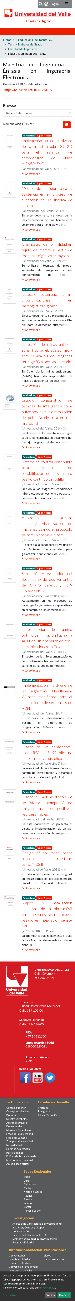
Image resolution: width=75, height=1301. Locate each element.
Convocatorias (20, 1231)
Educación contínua (49, 1115)
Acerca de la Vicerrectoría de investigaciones (37, 1223)
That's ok (64, 1295)
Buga (26, 1180)
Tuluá (27, 1176)
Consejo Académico (17, 1111)
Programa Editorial (23, 1242)
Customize (9, 1295)
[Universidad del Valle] (17, 980)
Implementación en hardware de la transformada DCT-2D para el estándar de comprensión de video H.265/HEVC (47, 152)
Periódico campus (54, 1259)
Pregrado (43, 1107)
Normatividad (14, 1145)
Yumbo (28, 1203)
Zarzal (27, 1206)
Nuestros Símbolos (17, 1118)
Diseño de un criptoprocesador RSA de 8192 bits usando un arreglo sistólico (47, 752)
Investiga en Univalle (20, 1270)
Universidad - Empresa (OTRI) (29, 1235)
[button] (46, 4)
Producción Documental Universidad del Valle (35, 39)
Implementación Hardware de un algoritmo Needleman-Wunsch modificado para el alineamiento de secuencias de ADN (47, 696)
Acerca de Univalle (16, 1122)
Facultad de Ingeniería (22, 49)
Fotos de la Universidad (19, 1133)
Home (7, 39)
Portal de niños (14, 1152)
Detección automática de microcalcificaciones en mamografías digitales (47, 300)
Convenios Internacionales (23, 1266)
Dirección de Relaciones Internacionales (34, 1238)
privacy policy (47, 1287)
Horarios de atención (18, 1148)
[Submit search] (40, 3)
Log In (55, 4)
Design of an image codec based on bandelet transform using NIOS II (47, 858)
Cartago (28, 1188)
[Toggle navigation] (66, 4)
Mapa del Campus (16, 1137)
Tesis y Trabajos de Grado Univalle (27, 44)
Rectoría (11, 1115)
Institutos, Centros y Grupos (28, 1227)
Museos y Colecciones (18, 1130)
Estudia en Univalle (19, 1259)
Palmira (28, 1199)
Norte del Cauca (33, 1191)
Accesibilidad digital (17, 1163)
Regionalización (32, 1210)
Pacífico (28, 1195)
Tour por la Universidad (19, 1141)
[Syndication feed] (67, 124)
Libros (47, 1255)
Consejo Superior (16, 1107)
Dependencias (14, 1126)
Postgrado (44, 1111)
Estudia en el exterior (20, 1263)
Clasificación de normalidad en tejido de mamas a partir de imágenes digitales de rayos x (47, 250)
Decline (50, 1295)
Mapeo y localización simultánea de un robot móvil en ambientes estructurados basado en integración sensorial (47, 914)
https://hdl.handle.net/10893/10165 (28, 90)
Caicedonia (30, 1184)
